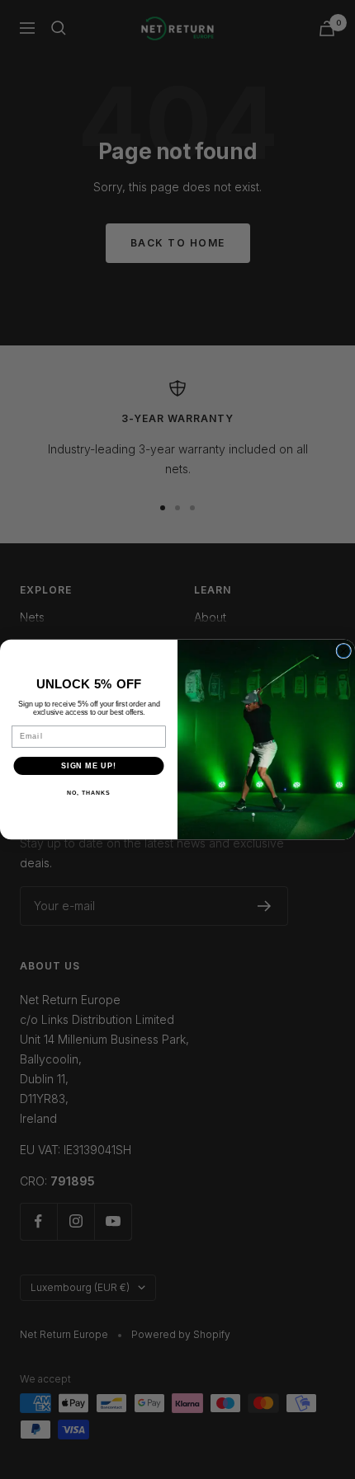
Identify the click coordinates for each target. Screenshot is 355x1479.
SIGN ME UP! (88, 765)
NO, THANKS (88, 793)
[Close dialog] (344, 651)
